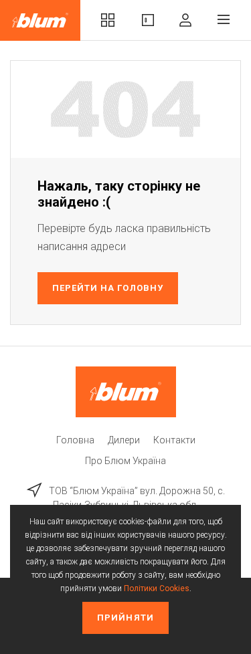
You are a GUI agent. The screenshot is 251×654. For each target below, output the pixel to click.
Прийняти (125, 618)
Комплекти (108, 20)
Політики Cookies (156, 588)
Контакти (174, 440)
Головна (75, 440)
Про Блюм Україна (125, 460)
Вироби (148, 20)
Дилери (124, 440)
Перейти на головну (107, 288)
